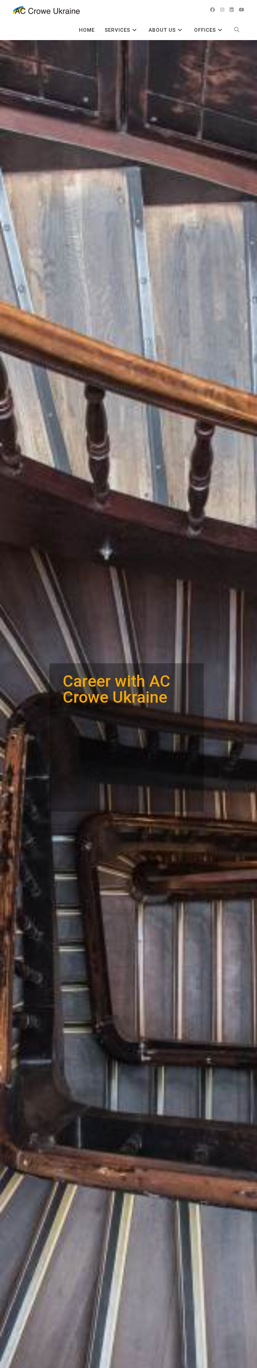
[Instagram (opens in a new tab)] (222, 9)
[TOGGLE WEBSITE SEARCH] (236, 30)
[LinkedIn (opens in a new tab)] (231, 9)
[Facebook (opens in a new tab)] (212, 9)
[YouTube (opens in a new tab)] (241, 9)
